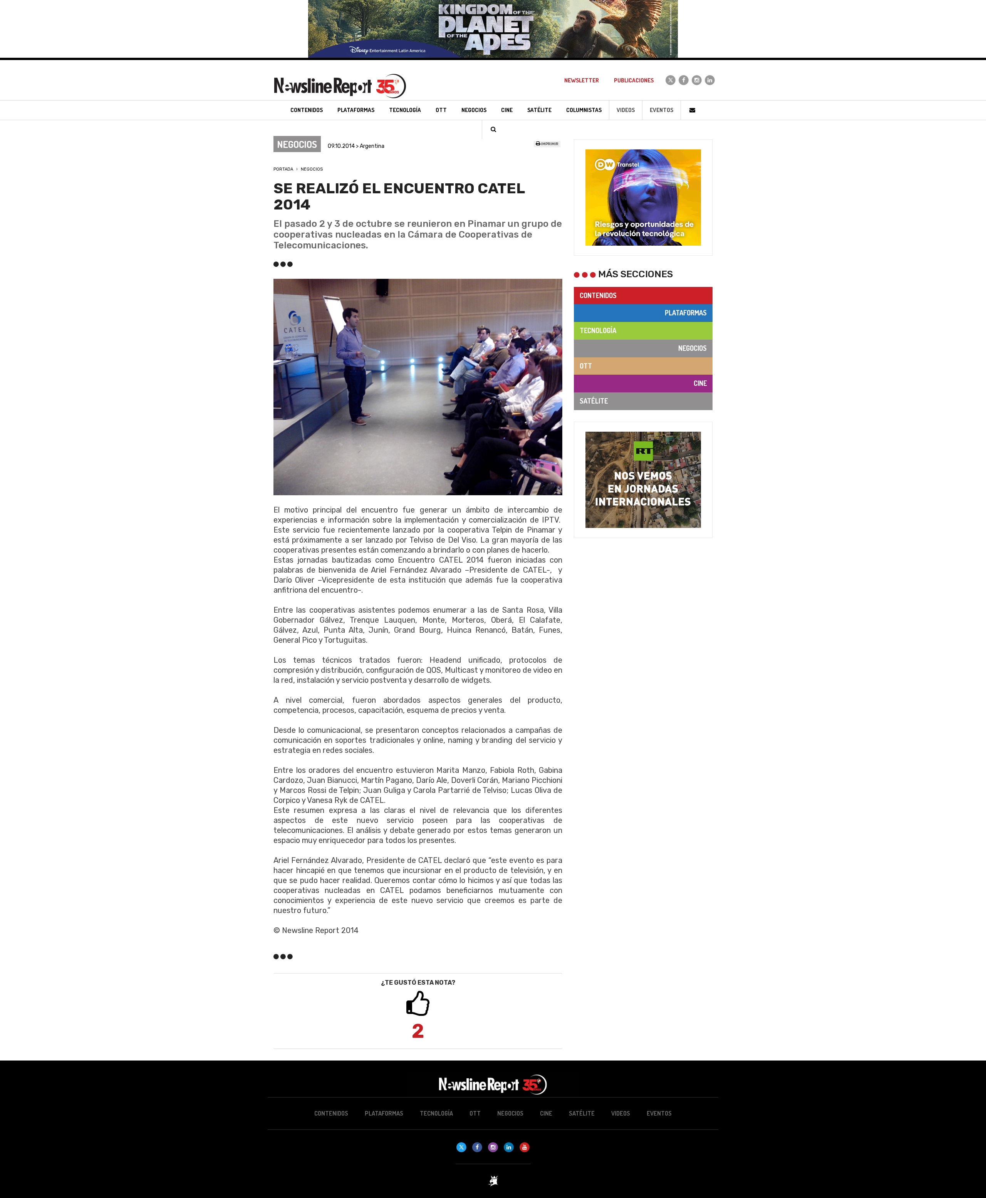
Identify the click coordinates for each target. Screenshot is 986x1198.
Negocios (312, 169)
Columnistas (584, 110)
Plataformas (686, 312)
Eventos (661, 110)
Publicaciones (634, 80)
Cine (700, 383)
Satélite (594, 401)
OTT (586, 366)
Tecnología (598, 330)
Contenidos (598, 295)
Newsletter (581, 80)
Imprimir (549, 144)
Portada (283, 169)
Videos (626, 110)
